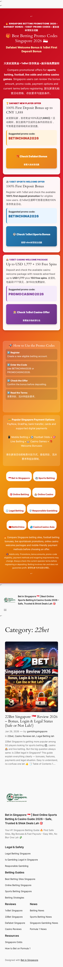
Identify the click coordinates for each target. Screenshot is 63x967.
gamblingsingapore (37, 731)
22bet (10, 736)
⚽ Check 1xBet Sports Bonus (31, 238)
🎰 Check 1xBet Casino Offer (31, 316)
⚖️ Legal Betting (15, 510)
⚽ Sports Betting (45, 478)
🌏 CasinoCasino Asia (42, 527)
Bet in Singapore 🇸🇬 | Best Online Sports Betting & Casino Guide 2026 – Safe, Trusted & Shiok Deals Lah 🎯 (38, 600)
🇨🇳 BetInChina (16, 527)
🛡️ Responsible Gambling (43, 510)
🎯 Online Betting (19, 494)
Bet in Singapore (29, 960)
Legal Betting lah (45, 736)
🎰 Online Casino (43, 494)
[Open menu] (5, 610)
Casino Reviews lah (25, 736)
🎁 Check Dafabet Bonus (31, 160)
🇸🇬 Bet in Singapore (19, 478)
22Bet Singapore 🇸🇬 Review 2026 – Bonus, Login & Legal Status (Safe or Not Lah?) (31, 721)
